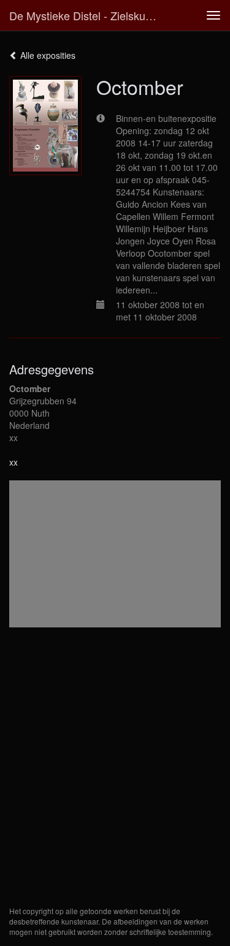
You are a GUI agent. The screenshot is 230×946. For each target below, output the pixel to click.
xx (13, 462)
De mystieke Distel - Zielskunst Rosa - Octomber (88, 15)
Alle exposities (46, 55)
